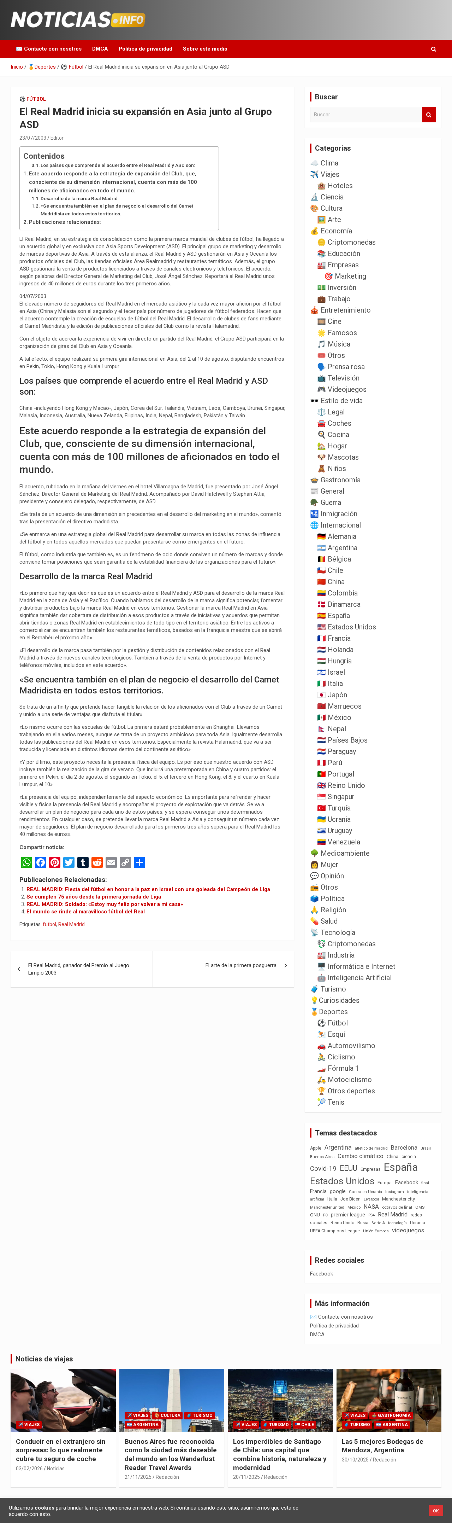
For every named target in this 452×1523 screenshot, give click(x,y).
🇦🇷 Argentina (337, 547)
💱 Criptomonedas (346, 944)
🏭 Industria (336, 955)
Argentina (338, 1147)
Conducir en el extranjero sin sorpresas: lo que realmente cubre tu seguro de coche (61, 1450)
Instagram (394, 1192)
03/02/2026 (29, 1468)
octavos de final (397, 1207)
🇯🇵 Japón (332, 695)
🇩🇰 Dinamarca (339, 604)
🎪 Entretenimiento (340, 310)
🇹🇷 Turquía (334, 808)
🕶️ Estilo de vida (336, 400)
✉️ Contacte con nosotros (49, 49)
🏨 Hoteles (335, 185)
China (392, 1156)
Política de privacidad (145, 49)
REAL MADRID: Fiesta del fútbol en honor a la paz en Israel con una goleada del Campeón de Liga (148, 889)
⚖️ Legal (331, 412)
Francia (318, 1191)
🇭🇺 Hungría (334, 661)
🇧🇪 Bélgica (334, 559)
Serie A (378, 1223)
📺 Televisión (338, 378)
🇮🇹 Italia (330, 683)
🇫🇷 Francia (334, 638)
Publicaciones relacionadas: (65, 222)
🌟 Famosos (337, 333)
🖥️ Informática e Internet (356, 966)
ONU (315, 1214)
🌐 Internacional (335, 525)
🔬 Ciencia (327, 197)
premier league (348, 1214)
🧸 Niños (331, 468)
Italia (332, 1199)
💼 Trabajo (334, 299)
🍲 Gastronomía (335, 480)
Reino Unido (342, 1222)
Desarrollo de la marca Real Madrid (80, 198)
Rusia (362, 1222)
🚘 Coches (334, 423)
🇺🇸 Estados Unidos (346, 627)
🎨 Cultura (326, 208)
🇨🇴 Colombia (337, 593)
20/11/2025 (246, 1477)
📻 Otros (324, 887)
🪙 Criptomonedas (346, 242)
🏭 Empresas (338, 265)
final (425, 1182)
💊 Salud (324, 921)
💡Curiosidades (334, 1000)
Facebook (406, 1182)
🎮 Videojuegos (342, 389)
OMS (419, 1207)
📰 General (327, 491)
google (338, 1191)
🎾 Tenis (330, 1102)
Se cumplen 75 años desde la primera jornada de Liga (93, 897)
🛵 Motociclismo (344, 1079)
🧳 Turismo (328, 989)
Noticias (56, 1468)
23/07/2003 (32, 138)
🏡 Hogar (332, 446)
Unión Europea (376, 1231)
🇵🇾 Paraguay (336, 751)
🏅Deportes (329, 1011)
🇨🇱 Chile (330, 570)
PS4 (371, 1215)
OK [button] (436, 1510)
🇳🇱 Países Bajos (342, 740)
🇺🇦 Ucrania (334, 819)
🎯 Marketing (345, 276)
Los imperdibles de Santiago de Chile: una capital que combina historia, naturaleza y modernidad (280, 1454)
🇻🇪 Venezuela (338, 842)
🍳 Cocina (333, 434)
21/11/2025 (138, 1477)
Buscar (429, 115)
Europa (384, 1182)
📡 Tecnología (332, 932)
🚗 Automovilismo (346, 1045)
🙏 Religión (328, 910)
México (354, 1207)
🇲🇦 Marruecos (339, 706)
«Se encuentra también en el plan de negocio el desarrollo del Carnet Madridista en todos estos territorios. (117, 209)
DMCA (100, 49)
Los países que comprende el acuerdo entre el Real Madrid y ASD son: (118, 165)
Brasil (426, 1148)
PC (325, 1215)
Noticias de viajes (44, 1359)
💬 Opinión (327, 876)
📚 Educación (338, 253)
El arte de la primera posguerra (241, 965)
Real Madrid (71, 924)
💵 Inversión (336, 287)
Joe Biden (350, 1199)
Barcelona (404, 1147)
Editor (57, 138)
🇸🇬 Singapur (336, 796)
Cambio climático (360, 1156)
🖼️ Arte (329, 219)
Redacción (167, 1477)
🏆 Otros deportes (346, 1091)
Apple (315, 1148)
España (401, 1167)
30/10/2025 (355, 1460)
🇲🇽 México (334, 717)
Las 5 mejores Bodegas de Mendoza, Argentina (382, 1445)
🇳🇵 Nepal (331, 729)
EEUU (348, 1168)
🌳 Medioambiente (340, 853)
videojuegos (408, 1230)
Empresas (371, 1169)
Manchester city (398, 1199)
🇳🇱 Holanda (335, 649)
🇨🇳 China (331, 581)
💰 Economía (331, 231)
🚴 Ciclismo (336, 1057)
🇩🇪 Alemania (336, 536)
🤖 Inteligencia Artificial (354, 977)
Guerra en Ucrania (365, 1192)
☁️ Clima (324, 163)
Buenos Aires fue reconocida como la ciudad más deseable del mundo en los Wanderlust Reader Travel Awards (171, 1454)
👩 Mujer (324, 864)
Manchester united (327, 1207)
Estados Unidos (342, 1181)
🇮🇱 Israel (331, 672)
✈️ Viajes (324, 174)
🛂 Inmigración (333, 514)
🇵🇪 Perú (329, 762)
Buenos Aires (322, 1157)
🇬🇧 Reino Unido (341, 785)
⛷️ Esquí (331, 1034)
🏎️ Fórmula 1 (338, 1068)
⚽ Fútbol (32, 99)
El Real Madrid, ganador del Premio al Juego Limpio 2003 (78, 969)
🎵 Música (333, 344)
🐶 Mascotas (338, 457)
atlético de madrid (371, 1148)
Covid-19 (323, 1169)
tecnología (397, 1222)
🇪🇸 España (333, 615)
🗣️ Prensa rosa (341, 366)
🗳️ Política (327, 898)
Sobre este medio (205, 49)
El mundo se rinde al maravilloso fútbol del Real (85, 911)
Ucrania (417, 1222)
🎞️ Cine (329, 321)
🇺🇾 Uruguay (334, 830)
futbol (49, 924)
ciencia (409, 1156)
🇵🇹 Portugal (335, 774)
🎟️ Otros (331, 355)
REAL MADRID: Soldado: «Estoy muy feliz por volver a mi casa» (104, 904)
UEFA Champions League (335, 1230)
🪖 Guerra (325, 502)
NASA (371, 1206)
